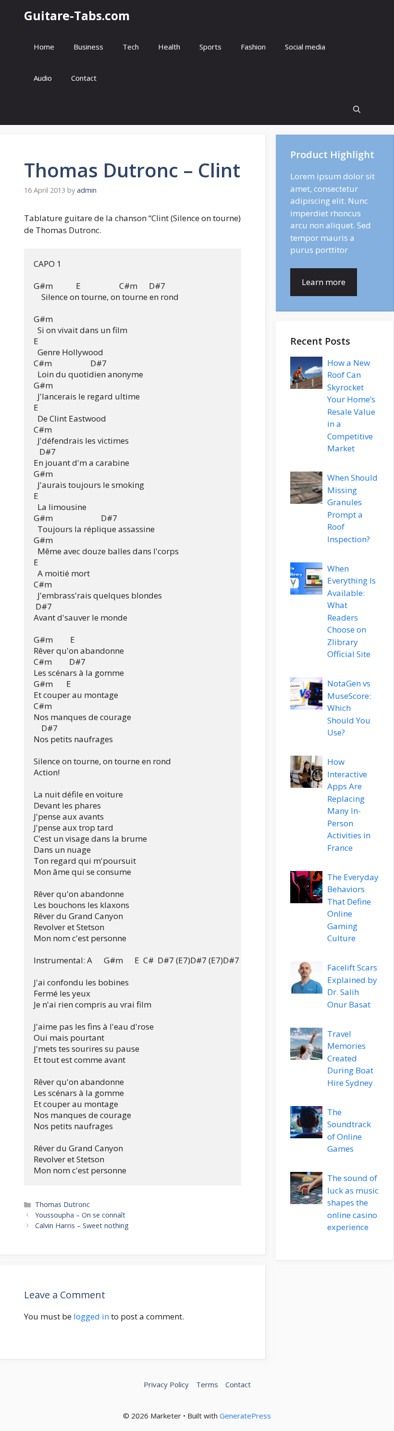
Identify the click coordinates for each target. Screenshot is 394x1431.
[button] (357, 109)
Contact (84, 78)
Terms (207, 1384)
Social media (305, 46)
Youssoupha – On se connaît (80, 1214)
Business (88, 46)
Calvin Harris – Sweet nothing (82, 1225)
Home (44, 46)
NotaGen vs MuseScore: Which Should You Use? (349, 708)
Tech (131, 46)
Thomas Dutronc (62, 1204)
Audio (43, 78)
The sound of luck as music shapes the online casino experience (353, 1202)
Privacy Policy (166, 1384)
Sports (210, 46)
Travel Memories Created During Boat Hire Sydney (350, 1058)
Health (169, 46)
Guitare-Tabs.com (77, 15)
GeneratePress (245, 1415)
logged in (91, 1316)
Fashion (253, 46)
